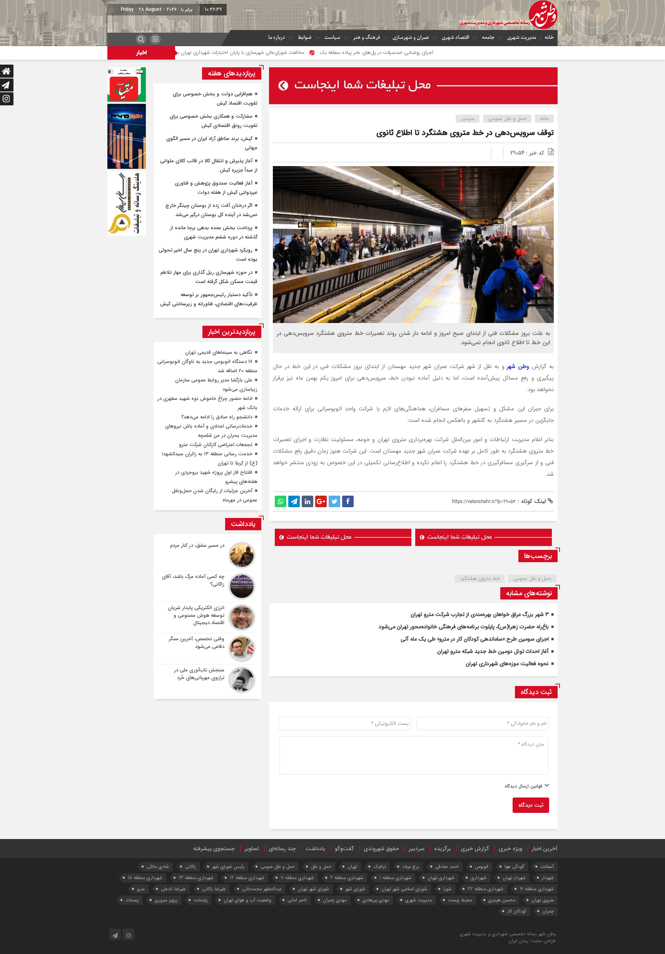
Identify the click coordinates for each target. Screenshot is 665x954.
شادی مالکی (158, 866)
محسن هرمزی (501, 900)
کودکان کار (516, 911)
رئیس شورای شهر (228, 866)
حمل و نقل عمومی (507, 119)
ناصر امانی (297, 900)
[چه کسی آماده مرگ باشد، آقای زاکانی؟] (207, 586)
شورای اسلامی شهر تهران (404, 888)
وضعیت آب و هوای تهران (247, 900)
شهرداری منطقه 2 (346, 877)
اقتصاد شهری (455, 37)
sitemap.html (444, 933)
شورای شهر (355, 888)
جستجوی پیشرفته (214, 848)
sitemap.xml (412, 933)
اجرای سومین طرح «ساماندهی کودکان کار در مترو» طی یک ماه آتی (475, 639)
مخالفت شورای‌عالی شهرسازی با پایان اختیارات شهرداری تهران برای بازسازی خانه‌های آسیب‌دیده (253, 52)
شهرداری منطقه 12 (247, 877)
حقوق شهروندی (381, 848)
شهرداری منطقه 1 (395, 877)
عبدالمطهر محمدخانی (262, 888)
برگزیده (442, 848)
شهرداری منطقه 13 (196, 877)
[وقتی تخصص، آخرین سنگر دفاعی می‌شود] (207, 648)
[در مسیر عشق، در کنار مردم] (207, 555)
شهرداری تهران (441, 877)
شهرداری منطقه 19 (537, 888)
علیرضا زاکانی (214, 888)
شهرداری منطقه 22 (485, 888)
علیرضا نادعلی (173, 888)
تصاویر (251, 848)
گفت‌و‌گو (344, 848)
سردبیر (468, 119)
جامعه (488, 37)
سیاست (332, 37)
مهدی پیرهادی (376, 900)
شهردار (548, 877)
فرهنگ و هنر (366, 37)
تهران (352, 866)
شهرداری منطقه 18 (145, 877)
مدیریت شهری (521, 37)
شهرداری (478, 877)
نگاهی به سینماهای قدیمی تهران (218, 352)
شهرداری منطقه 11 (297, 877)
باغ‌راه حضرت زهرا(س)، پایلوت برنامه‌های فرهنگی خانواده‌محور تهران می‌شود (464, 627)
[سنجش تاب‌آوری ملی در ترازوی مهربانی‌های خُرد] (207, 678)
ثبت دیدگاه (530, 805)
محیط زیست (460, 900)
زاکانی (190, 866)
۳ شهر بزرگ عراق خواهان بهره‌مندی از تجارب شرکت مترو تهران (480, 614)
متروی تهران (542, 900)
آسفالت (547, 866)
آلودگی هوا (514, 866)
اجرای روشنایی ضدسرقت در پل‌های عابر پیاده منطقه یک (421, 52)
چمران (548, 911)
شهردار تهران (514, 877)
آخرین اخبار (545, 848)
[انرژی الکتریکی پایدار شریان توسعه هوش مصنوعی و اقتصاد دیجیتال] (207, 617)
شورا (447, 888)
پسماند (132, 900)
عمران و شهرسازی (411, 37)
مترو (141, 888)
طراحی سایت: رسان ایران (532, 940)
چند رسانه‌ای (282, 848)
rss (428, 933)
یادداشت (315, 848)
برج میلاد (410, 866)
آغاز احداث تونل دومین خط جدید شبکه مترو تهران (493, 651)
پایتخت (200, 900)
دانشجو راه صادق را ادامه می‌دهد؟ (216, 417)
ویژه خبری (510, 848)
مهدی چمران (334, 900)
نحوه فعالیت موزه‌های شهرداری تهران (507, 663)
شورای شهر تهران (313, 888)
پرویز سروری (166, 900)
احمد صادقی (447, 866)
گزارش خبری (475, 848)
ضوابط (305, 37)
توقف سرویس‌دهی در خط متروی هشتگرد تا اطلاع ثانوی (465, 133)
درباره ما (276, 37)
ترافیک (379, 866)
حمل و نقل (321, 866)
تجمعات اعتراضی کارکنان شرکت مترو (215, 445)
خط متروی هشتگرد (480, 578)
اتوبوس (481, 866)
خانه (549, 37)
